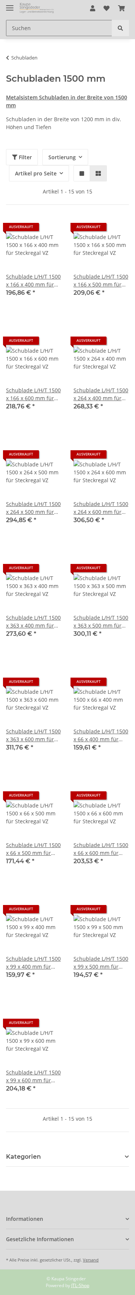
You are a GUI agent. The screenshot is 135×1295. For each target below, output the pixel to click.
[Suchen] (120, 28)
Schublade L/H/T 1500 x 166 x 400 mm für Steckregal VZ (33, 280)
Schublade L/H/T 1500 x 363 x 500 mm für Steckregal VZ (101, 621)
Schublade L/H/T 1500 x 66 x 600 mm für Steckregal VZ (101, 849)
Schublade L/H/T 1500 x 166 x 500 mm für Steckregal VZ (101, 280)
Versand (91, 1260)
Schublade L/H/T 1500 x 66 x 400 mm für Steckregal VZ (101, 735)
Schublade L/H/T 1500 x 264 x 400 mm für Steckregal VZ (101, 394)
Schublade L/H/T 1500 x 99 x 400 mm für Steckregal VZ (33, 962)
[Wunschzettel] (106, 8)
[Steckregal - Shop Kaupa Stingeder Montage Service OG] (37, 8)
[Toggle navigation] (10, 4)
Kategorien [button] (23, 1156)
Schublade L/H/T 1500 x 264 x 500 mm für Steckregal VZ (33, 508)
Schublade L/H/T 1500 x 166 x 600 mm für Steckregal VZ (33, 394)
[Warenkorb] (121, 8)
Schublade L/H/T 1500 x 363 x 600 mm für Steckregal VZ (33, 735)
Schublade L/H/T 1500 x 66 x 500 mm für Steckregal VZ (33, 849)
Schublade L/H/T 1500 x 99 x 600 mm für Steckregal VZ (33, 1076)
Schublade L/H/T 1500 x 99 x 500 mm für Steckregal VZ (101, 962)
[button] (92, 8)
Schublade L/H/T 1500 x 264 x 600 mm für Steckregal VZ (101, 508)
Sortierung (62, 157)
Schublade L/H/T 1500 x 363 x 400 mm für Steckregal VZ (33, 621)
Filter (24, 157)
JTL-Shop (80, 1285)
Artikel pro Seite (36, 173)
